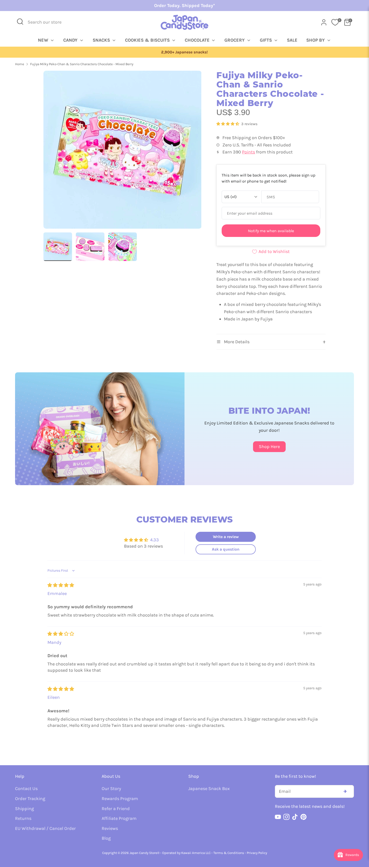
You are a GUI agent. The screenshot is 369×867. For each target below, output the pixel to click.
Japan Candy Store (143, 853)
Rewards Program (120, 798)
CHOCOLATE (198, 40)
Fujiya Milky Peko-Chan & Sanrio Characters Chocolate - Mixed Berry (81, 64)
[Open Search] (20, 22)
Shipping (24, 808)
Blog (106, 838)
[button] (228, 124)
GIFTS (266, 40)
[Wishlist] (335, 22)
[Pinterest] (303, 817)
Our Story (111, 788)
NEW (43, 40)
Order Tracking (30, 798)
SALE (292, 40)
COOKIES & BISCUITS (148, 40)
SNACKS (102, 40)
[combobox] (48, 22)
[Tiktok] (295, 817)
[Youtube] (278, 817)
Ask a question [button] (225, 549)
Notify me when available (271, 230)
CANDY (71, 40)
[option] (184, 52)
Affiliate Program (119, 818)
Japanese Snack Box (209, 788)
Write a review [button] (226, 536)
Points (248, 152)
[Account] (324, 22)
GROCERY (235, 40)
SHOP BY (316, 40)
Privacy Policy (257, 853)
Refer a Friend (116, 808)
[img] (60, 585)
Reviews (110, 828)
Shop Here (269, 446)
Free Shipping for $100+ (184, 52)
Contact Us (26, 788)
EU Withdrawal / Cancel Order (45, 828)
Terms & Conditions (228, 853)
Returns (23, 818)
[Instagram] (286, 817)
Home (19, 64)
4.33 (154, 540)
